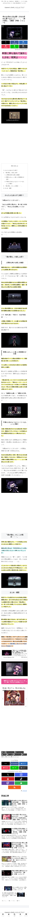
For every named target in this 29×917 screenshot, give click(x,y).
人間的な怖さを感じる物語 (13, 174)
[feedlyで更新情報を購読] (21, 783)
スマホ (4, 754)
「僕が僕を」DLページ (15, 643)
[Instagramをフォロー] (21, 774)
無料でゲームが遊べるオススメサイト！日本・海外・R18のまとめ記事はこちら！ (14, 681)
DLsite (23, 688)
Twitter (9, 646)
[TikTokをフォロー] (21, 779)
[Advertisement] (14, 145)
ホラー (25, 754)
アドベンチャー (10, 752)
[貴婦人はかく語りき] (14, 698)
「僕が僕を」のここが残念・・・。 (14, 186)
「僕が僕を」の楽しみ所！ (11, 172)
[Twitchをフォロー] (8, 783)
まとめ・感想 (8, 188)
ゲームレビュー (19, 752)
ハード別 (10, 754)
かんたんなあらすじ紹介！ (11, 170)
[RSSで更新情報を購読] (14, 787)
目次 (12, 166)
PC (3, 752)
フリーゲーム (18, 754)
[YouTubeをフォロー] (8, 779)
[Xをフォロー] (8, 774)
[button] (23, 46)
